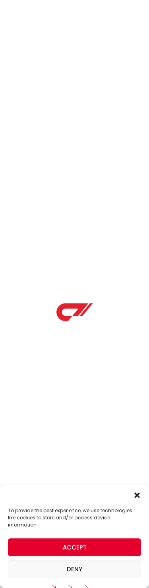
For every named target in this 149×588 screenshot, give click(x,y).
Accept (75, 547)
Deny (74, 569)
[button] (137, 495)
